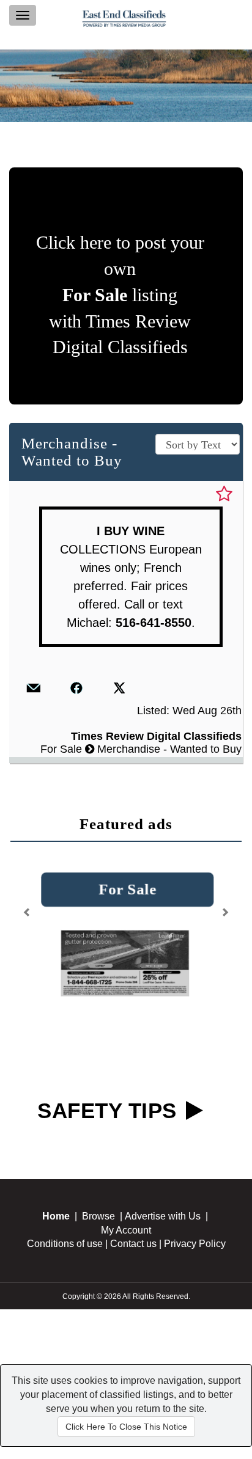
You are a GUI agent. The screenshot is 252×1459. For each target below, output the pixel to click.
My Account (126, 1230)
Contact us (133, 1244)
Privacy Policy (195, 1244)
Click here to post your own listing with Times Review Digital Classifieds (120, 294)
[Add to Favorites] (224, 494)
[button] (28, 908)
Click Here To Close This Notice (126, 1427)
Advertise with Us (163, 1216)
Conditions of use (65, 1244)
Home (56, 1216)
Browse (98, 1216)
